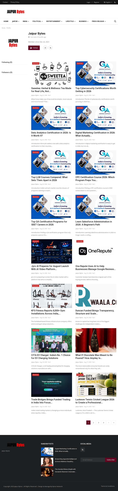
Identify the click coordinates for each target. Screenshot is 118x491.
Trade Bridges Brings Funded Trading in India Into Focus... (50, 401)
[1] (115, 2)
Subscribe (111, 460)
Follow (35, 48)
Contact (5, 2)
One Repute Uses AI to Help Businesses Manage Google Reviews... (95, 268)
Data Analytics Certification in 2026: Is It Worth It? (51, 134)
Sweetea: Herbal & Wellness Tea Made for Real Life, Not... (51, 90)
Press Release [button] (98, 21)
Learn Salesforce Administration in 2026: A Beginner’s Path (93, 223)
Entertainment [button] (53, 21)
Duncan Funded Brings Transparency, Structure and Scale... (94, 312)
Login (88, 2)
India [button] (25, 21)
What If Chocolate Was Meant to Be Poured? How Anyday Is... (93, 356)
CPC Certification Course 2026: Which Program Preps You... (95, 179)
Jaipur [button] (15, 21)
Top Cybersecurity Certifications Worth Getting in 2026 (95, 90)
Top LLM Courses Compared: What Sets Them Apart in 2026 (49, 179)
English (108, 2)
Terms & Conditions (108, 486)
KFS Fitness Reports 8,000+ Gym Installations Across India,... (48, 312)
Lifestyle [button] (70, 21)
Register (96, 2)
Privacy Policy (15, 2)
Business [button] (83, 21)
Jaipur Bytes (35, 95)
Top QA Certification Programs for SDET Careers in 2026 (49, 223)
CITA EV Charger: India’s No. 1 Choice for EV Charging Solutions (50, 356)
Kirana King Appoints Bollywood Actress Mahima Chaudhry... (66, 460)
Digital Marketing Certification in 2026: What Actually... (95, 134)
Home (6, 21)
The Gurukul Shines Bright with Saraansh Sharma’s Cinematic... (66, 470)
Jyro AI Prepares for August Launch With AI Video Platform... (50, 268)
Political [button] (37, 21)
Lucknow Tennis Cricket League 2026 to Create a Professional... (94, 401)
